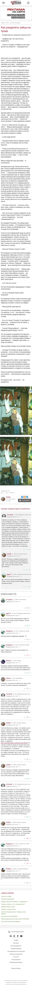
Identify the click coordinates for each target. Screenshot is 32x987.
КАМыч (9, 869)
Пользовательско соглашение (16, 951)
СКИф (8, 497)
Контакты (16, 943)
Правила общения (16, 948)
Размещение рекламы (16, 962)
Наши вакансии (16, 959)
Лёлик (8, 678)
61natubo (9, 599)
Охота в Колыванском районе (10, 921)
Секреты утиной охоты (8, 909)
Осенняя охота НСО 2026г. (9, 916)
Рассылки (16, 957)
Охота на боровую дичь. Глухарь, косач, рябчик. (13, 913)
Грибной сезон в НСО (8, 907)
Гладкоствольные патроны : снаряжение (14, 901)
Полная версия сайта (17, 931)
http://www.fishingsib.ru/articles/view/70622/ (14, 743)
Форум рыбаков (16, 968)
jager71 (9, 574)
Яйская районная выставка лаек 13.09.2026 (15, 919)
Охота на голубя (6, 896)
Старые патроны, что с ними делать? (13, 904)
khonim (8, 661)
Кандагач (9, 631)
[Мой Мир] (27, 497)
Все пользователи (16, 946)
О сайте (16, 940)
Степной (10, 515)
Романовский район (7, 899)
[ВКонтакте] (22, 497)
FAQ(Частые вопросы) (16, 954)
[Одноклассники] (25, 497)
